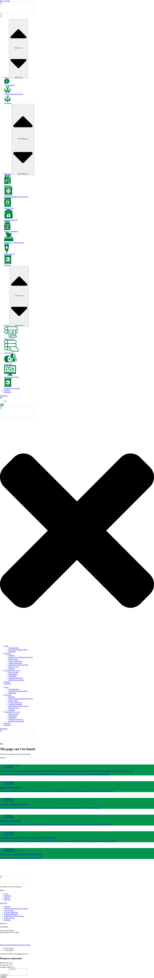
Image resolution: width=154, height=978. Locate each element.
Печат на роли (9, 339)
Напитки (7, 185)
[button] (77, 864)
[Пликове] (8, 263)
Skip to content (5, 1)
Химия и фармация (11, 231)
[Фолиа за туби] (6, 252)
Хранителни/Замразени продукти (16, 197)
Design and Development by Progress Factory (15, 945)
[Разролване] (10, 362)
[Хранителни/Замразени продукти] (8, 195)
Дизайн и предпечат (11, 377)
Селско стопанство (11, 220)
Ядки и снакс (9, 208)
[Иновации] (7, 101)
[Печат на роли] (11, 337)
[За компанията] (6, 83)
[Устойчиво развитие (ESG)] (7, 92)
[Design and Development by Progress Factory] (2, 943)
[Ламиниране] (11, 351)
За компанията (9, 85)
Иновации (8, 103)
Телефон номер (5, 967)
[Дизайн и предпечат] (10, 375)
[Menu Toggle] (1, 15)
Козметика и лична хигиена (14, 242)
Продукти (3, 903)
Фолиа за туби (9, 254)
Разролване (8, 364)
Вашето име (4, 963)
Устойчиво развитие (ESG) (14, 94)
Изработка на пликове (12, 388)
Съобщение (4, 975)
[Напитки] (7, 183)
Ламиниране (8, 353)
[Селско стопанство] (8, 218)
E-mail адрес (4, 965)
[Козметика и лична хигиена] (8, 241)
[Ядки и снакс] (7, 206)
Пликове (7, 265)
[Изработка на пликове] (8, 386)
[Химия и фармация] (7, 229)
